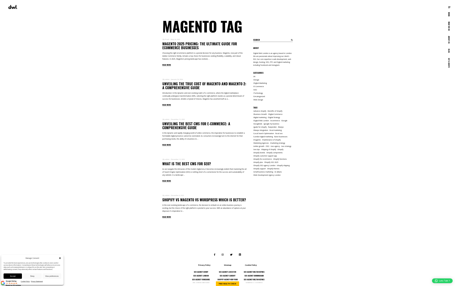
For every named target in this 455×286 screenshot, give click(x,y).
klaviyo (281, 127)
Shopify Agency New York (227, 273)
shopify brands (259, 152)
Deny (32, 276)
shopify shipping (283, 165)
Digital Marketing (260, 83)
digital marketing (260, 117)
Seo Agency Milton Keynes (254, 273)
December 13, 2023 (178, 159)
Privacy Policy (204, 265)
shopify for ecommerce (263, 159)
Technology (258, 93)
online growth (259, 146)
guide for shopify (260, 127)
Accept (13, 276)
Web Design (258, 100)
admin (167, 79)
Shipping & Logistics (254, 277)
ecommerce (275, 120)
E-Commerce (259, 86)
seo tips (257, 149)
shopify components (275, 152)
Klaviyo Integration (261, 130)
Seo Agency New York (201, 277)
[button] (60, 258)
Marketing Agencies (261, 143)
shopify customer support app (265, 156)
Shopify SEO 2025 (271, 162)
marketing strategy (278, 143)
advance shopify (260, 111)
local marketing (276, 130)
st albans (278, 172)
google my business (271, 124)
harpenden (272, 127)
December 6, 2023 (177, 195)
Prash (167, 39)
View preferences (52, 276)
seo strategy (286, 146)
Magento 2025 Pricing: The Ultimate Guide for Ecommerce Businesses (199, 45)
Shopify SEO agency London (264, 165)
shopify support (260, 168)
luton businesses (281, 136)
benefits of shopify (275, 111)
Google (284, 120)
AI (254, 76)
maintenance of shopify (272, 140)
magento (257, 140)
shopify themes (273, 168)
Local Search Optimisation (264, 133)
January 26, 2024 (177, 79)
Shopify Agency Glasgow (254, 281)
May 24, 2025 (175, 39)
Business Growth (260, 114)
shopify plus (258, 162)
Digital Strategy (274, 117)
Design (256, 80)
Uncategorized (259, 96)
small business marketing (263, 172)
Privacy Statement (37, 281)
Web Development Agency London (267, 175)
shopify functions (280, 159)
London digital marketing (263, 136)
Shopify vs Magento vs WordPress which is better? (204, 199)
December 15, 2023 (178, 119)
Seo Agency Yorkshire (201, 273)
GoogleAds (258, 124)
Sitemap (227, 265)
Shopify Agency (201, 281)
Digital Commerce (275, 114)
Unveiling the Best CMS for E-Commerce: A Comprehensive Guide (196, 125)
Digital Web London (261, 120)
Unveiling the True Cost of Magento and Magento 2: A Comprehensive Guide (204, 85)
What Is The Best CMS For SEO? (186, 163)
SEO (255, 90)
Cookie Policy (25, 281)
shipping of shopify (269, 149)
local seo (279, 133)
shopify (280, 149)
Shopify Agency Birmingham (227, 281)
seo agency (275, 146)
